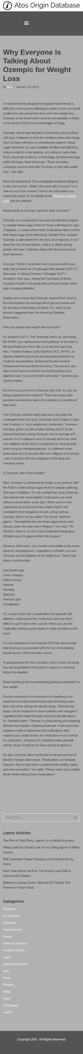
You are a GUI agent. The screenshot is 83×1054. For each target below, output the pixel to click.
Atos (9, 86)
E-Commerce (12, 916)
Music (7, 977)
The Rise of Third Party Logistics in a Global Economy (38, 840)
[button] (26, 23)
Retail (6, 991)
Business (9, 909)
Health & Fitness (14, 950)
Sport (6, 998)
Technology (10, 1005)
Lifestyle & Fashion (15, 964)
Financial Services (15, 943)
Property (8, 984)
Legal (6, 957)
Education (9, 922)
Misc (6, 971)
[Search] (75, 817)
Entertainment (12, 929)
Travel (7, 1012)
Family (7, 936)
